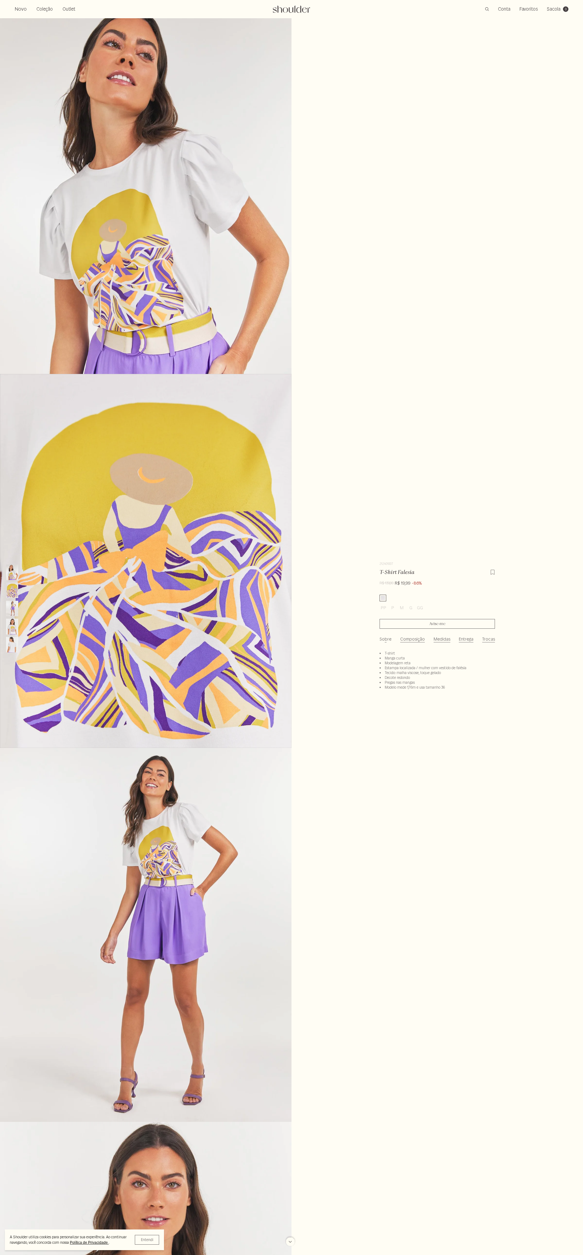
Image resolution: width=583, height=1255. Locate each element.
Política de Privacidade (89, 1242)
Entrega (466, 639)
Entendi (147, 1239)
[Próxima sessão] (290, 1244)
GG (420, 607)
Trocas (488, 639)
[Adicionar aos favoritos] (492, 571)
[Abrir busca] (487, 9)
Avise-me (437, 624)
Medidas (442, 639)
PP (383, 607)
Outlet (69, 9)
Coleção (44, 9)
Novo (21, 9)
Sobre (385, 639)
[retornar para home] (291, 9)
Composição (412, 639)
